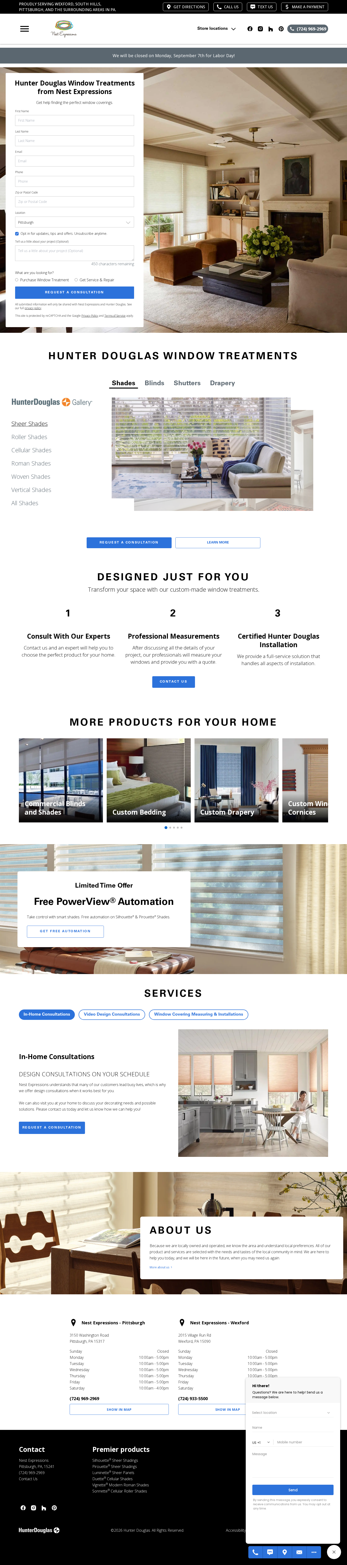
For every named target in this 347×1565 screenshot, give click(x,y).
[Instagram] (33, 1508)
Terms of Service (115, 316)
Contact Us (173, 682)
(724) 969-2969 (84, 1398)
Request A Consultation (129, 542)
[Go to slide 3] (174, 828)
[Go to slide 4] (178, 828)
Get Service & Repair (97, 279)
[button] (24, 28)
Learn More (218, 542)
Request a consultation (51, 1127)
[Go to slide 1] (166, 827)
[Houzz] (44, 1508)
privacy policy (33, 308)
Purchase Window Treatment (44, 279)
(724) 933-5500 (193, 1398)
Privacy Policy (89, 316)
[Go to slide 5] (181, 828)
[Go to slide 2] (170, 828)
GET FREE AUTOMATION (65, 931)
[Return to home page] (111, 29)
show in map (119, 1409)
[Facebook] (23, 1508)
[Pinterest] (54, 1508)
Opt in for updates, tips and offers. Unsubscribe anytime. (64, 233)
